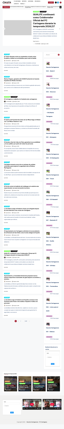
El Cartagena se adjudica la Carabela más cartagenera (20, 6)
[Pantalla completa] (39, 406)
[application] (32, 402)
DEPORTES (50, 377)
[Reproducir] (24, 406)
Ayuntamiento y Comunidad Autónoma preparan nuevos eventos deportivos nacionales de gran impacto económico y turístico (22, 275)
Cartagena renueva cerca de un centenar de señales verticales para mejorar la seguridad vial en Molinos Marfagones (19, 163)
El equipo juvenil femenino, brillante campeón (52, 383)
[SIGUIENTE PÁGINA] (29, 319)
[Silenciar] (37, 406)
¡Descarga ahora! (49, 73)
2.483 (26, 318)
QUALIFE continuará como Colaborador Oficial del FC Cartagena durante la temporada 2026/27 (44, 20)
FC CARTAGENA (43, 11)
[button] (51, 2)
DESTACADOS (36, 11)
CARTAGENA (7, 74)
